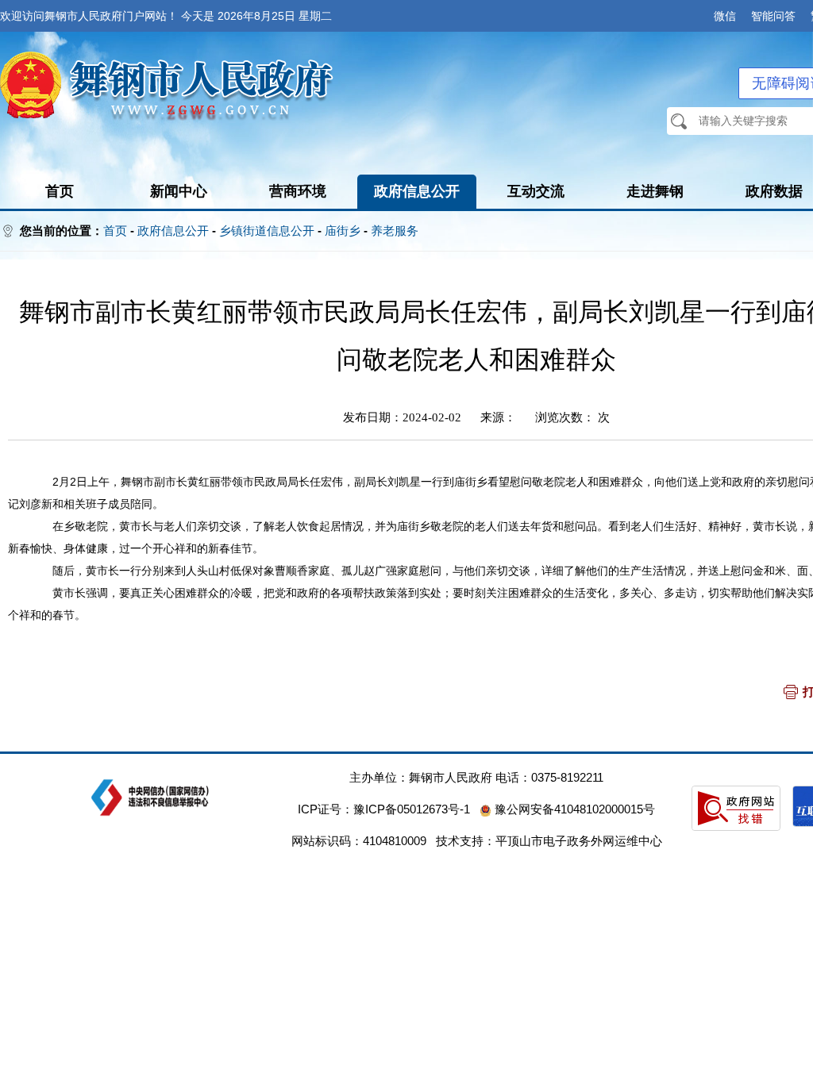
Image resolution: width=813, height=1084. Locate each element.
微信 (725, 16)
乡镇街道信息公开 (266, 230)
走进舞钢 (655, 191)
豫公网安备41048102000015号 (573, 809)
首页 (59, 191)
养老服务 (394, 230)
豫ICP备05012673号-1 (411, 809)
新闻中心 (178, 191)
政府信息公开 (417, 191)
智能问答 (773, 16)
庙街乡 (342, 230)
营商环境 (297, 191)
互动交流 (535, 191)
